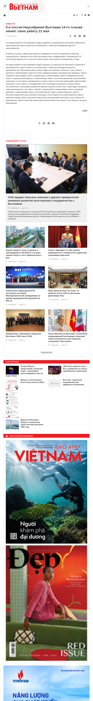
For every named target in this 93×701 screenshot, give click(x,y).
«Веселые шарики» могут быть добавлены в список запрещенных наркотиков (75, 368)
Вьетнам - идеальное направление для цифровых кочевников (73, 382)
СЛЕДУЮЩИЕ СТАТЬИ (16, 141)
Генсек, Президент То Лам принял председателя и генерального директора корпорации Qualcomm (67, 252)
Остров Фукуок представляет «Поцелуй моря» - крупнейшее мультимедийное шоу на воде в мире (24, 371)
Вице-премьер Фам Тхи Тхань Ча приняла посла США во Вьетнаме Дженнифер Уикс (64, 293)
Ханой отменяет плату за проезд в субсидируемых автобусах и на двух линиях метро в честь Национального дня (23, 254)
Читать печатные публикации (21, 436)
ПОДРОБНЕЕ (46, 353)
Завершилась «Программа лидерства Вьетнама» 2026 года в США (23, 335)
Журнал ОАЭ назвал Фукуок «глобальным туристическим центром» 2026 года (32, 423)
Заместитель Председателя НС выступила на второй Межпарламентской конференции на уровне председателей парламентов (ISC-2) (23, 296)
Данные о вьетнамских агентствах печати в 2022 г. (33, 381)
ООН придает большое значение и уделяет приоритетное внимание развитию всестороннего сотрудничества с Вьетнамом (43, 200)
